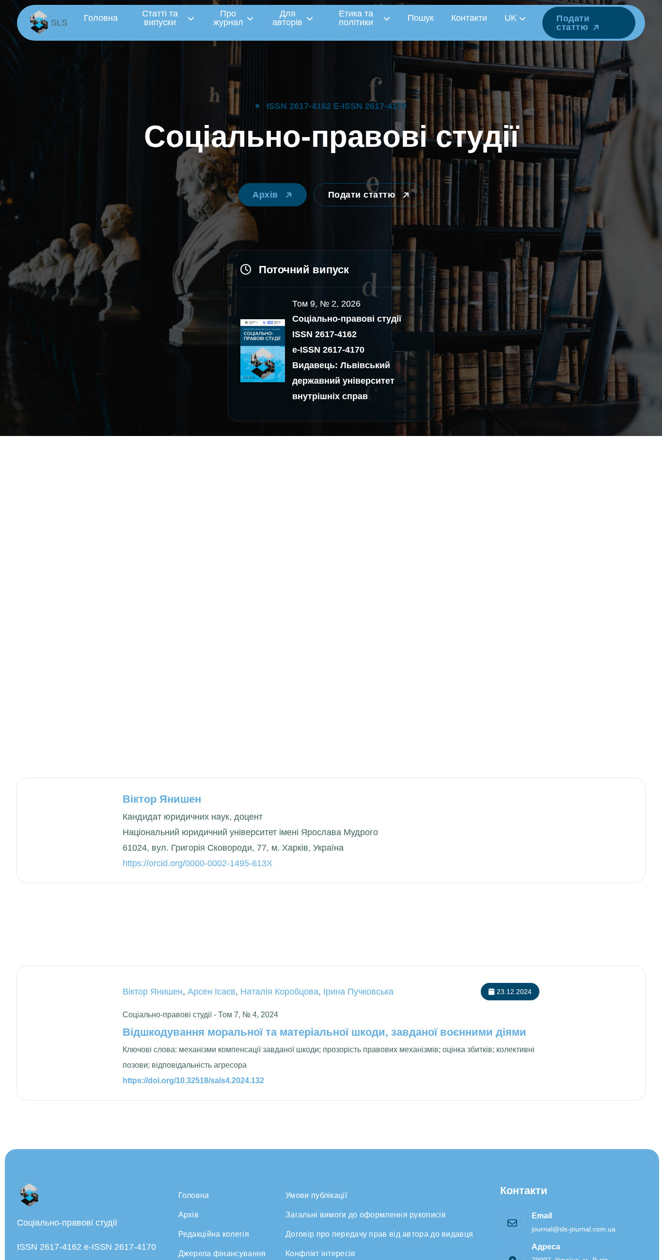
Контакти (469, 18)
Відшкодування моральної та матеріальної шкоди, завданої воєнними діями (324, 1032)
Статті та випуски (160, 18)
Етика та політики (356, 18)
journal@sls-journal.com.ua (573, 1229)
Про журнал (228, 18)
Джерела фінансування (222, 1253)
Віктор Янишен (153, 991)
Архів (266, 195)
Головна (101, 18)
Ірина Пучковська (358, 991)
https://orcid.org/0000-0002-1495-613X (197, 863)
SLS (59, 23)
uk (510, 18)
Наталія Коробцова (279, 991)
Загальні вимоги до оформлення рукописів (365, 1215)
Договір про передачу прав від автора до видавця (379, 1234)
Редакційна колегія (213, 1234)
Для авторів (287, 18)
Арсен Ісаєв (212, 991)
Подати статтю (572, 23)
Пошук (421, 18)
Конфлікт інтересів (320, 1253)
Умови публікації (316, 1195)
